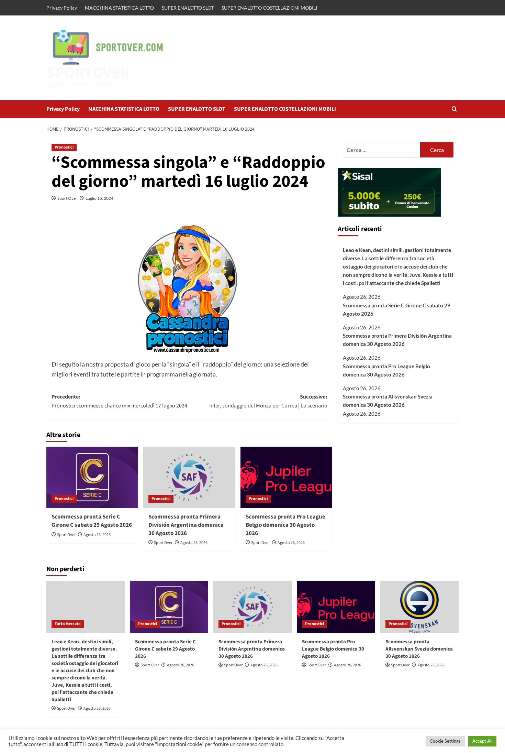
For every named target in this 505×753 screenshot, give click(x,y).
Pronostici (64, 147)
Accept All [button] (482, 741)
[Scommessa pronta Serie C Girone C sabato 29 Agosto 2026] (92, 477)
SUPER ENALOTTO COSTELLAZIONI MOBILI (269, 8)
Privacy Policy (61, 8)
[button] (454, 109)
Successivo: (268, 401)
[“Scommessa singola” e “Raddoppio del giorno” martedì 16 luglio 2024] (189, 285)
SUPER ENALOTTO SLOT (188, 8)
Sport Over (67, 198)
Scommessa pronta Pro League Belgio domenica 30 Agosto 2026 (285, 525)
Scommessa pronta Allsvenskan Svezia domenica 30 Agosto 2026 (388, 401)
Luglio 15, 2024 (99, 198)
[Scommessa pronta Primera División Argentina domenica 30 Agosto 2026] (189, 477)
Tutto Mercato (68, 624)
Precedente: (119, 401)
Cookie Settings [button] (445, 741)
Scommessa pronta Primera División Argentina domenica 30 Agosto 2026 (186, 525)
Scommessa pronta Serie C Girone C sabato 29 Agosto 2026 (92, 521)
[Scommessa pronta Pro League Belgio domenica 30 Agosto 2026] (286, 477)
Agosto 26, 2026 (97, 535)
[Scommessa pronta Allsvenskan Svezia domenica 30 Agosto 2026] (419, 607)
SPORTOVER (88, 73)
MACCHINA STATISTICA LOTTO (119, 8)
